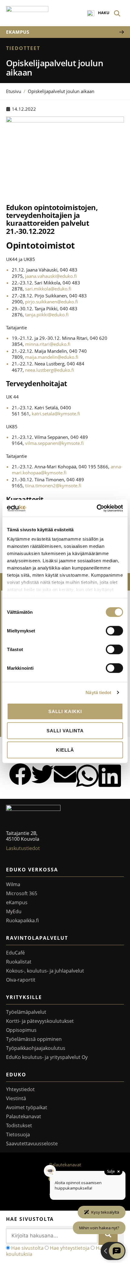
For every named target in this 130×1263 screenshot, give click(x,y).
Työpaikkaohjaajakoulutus (35, 1048)
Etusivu (13, 91)
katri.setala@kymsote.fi (56, 414)
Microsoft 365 (21, 893)
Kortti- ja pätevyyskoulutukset (40, 1021)
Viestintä (16, 1098)
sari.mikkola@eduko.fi (48, 289)
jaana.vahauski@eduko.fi (51, 276)
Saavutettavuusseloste (32, 1143)
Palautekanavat (23, 1116)
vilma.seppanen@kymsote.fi (54, 443)
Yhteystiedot (20, 1089)
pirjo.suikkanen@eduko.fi (51, 302)
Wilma (13, 884)
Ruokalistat (18, 962)
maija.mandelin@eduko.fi (51, 357)
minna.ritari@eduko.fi (47, 344)
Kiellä (65, 749)
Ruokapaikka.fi (22, 920)
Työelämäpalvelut (26, 1012)
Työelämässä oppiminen (34, 1039)
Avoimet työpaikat (26, 1107)
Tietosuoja (18, 1134)
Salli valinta (65, 730)
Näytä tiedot (98, 692)
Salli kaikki (65, 711)
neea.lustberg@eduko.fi (49, 370)
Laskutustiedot (23, 848)
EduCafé (15, 953)
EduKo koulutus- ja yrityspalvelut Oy (47, 1057)
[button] (20, 775)
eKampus (17, 902)
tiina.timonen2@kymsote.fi (53, 486)
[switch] (114, 630)
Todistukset (19, 1125)
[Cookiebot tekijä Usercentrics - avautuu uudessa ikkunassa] (96, 508)
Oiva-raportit (20, 980)
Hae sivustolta (27, 1248)
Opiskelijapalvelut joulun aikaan (61, 91)
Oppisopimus (21, 1030)
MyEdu (13, 911)
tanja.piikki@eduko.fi (47, 315)
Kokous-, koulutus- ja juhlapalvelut (45, 971)
